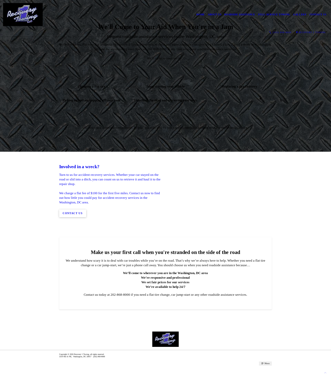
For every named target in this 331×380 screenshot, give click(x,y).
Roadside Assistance (239, 14)
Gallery (299, 14)
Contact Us (318, 14)
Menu (267, 363)
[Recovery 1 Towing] (23, 14)
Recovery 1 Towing (312, 32)
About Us (214, 14)
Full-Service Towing (274, 14)
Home (200, 14)
